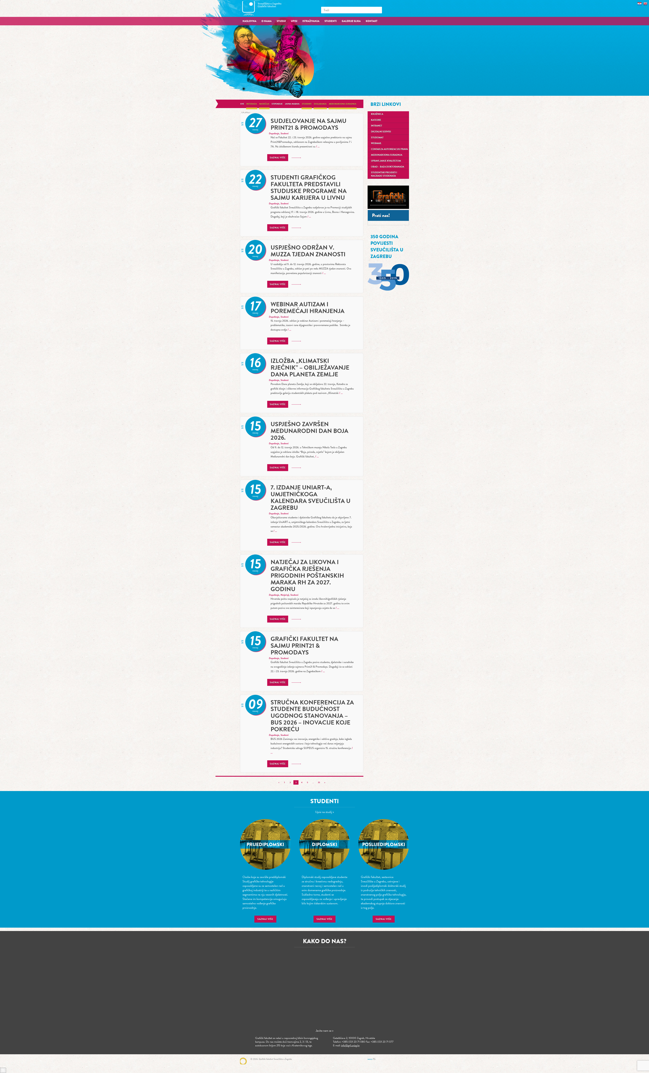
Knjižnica (377, 114)
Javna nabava (292, 103)
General (245, 112)
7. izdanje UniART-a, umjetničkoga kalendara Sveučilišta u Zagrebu (311, 497)
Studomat (377, 137)
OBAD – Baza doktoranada (387, 167)
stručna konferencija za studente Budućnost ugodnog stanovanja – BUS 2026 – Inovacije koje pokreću (312, 716)
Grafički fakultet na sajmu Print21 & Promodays (304, 645)
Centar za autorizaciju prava (389, 149)
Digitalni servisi (381, 131)
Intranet (376, 125)
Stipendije (277, 103)
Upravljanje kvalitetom (386, 161)
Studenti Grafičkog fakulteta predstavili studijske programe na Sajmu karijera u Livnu (309, 187)
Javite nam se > (324, 1030)
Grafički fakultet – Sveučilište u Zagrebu (265, 8)
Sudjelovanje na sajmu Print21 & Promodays (308, 124)
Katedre (376, 120)
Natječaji (264, 103)
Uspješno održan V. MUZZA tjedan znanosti (308, 251)
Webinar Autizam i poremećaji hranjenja (307, 307)
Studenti (306, 103)
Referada (251, 103)
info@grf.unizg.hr (350, 1045)
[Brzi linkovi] (3, 1070)
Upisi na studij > (324, 812)
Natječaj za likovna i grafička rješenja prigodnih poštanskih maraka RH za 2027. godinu (307, 575)
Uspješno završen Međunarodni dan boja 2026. (309, 431)
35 (319, 782)
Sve (242, 103)
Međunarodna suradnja (342, 103)
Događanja (320, 103)
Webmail (376, 143)
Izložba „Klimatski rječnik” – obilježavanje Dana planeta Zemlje (310, 367)
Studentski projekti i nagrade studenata (384, 174)
